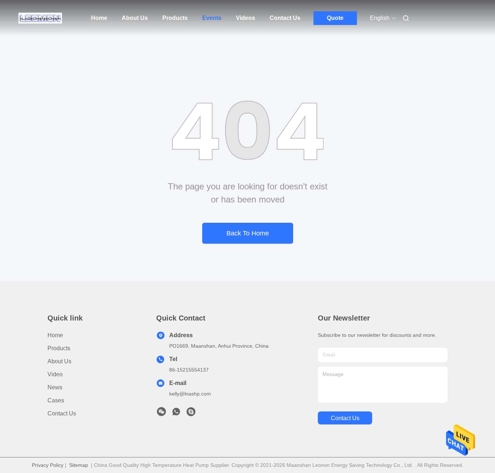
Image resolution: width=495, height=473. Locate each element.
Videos (245, 18)
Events (211, 18)
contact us (345, 418)
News (54, 387)
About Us (135, 18)
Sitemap (78, 465)
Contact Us (285, 18)
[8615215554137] (176, 414)
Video (55, 374)
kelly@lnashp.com (190, 394)
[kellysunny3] (191, 414)
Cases (55, 400)
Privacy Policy (47, 465)
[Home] (40, 18)
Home (99, 18)
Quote (335, 18)
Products (175, 18)
